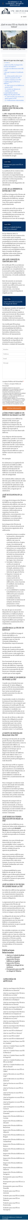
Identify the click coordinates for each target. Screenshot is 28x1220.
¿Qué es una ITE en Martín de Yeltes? (14, 25)
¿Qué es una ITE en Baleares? (13, 1030)
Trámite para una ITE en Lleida (13, 1196)
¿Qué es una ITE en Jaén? (11, 1036)
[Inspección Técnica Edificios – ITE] (14, 11)
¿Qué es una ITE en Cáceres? (12, 1033)
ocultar (7, 62)
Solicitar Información (14, 408)
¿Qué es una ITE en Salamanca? (13, 1038)
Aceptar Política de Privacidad (13, 381)
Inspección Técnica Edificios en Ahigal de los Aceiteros (15, 965)
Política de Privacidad (12, 404)
